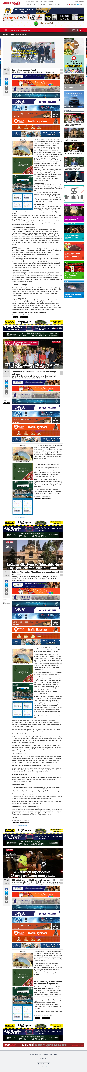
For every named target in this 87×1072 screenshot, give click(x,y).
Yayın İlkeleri (45, 1054)
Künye (40, 1054)
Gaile (33, 1)
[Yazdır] (6, 89)
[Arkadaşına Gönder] (6, 87)
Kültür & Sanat (70, 224)
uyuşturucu (24, 825)
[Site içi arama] (83, 30)
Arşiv (36, 1054)
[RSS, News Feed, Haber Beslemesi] (43, 1064)
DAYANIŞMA (50, 1)
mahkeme (20, 825)
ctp (18, 517)
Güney (67, 281)
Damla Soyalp (22, 517)
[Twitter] (6, 82)
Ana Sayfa (28, 1)
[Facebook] (6, 79)
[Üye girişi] (46, 1064)
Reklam (40, 1)
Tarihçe (51, 1054)
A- (61, 72)
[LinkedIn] (6, 84)
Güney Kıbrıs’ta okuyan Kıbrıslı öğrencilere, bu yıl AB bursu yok (33, 72)
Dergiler (68, 205)
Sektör (67, 243)
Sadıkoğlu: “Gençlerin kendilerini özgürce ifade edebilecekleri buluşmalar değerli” (29, 30)
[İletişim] (80, 30)
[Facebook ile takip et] (38, 1064)
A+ (61, 70)
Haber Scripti (42, 1067)
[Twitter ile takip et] (41, 1064)
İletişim (56, 1054)
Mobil (37, 1)
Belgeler (45, 1)
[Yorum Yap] (6, 92)
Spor (66, 262)
